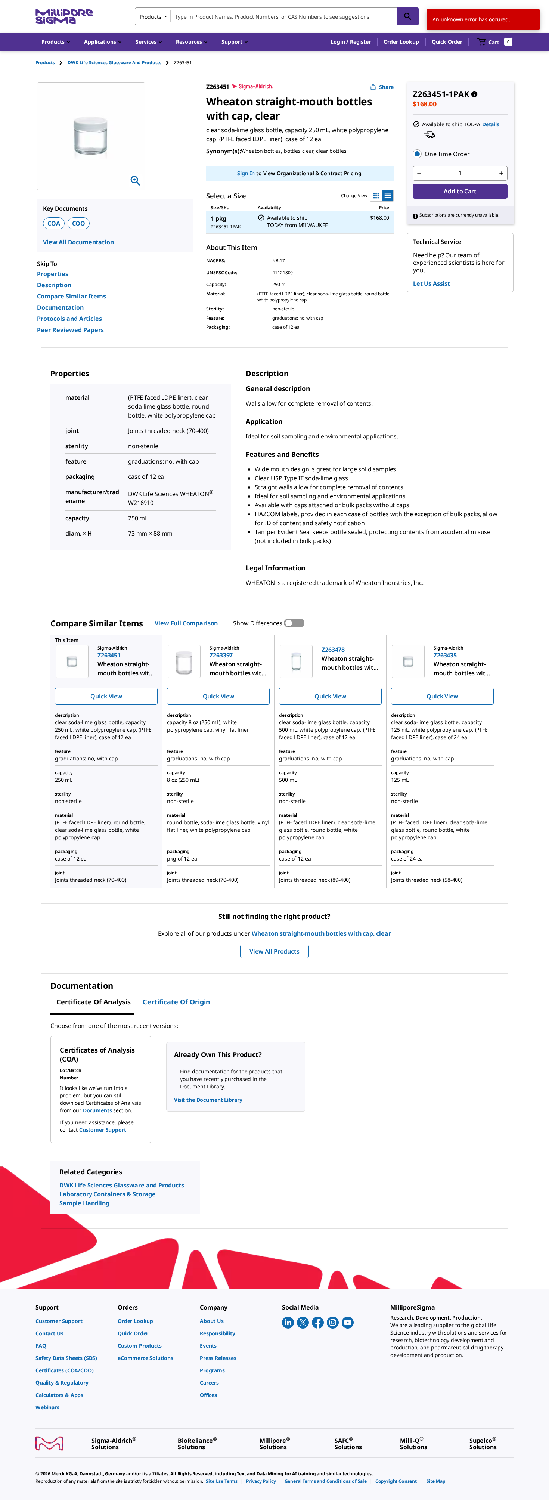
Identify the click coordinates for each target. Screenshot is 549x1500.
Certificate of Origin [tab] (176, 1001)
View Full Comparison (186, 623)
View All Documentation (78, 242)
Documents (97, 1110)
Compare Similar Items (71, 296)
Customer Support (102, 1129)
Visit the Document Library (208, 1099)
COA (53, 223)
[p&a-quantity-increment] (501, 173)
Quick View (106, 696)
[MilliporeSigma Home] (64, 16)
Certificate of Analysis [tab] (93, 1001)
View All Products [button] (274, 951)
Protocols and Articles (69, 318)
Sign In (246, 173)
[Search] (408, 16)
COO (79, 223)
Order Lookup (401, 41)
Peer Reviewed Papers (70, 330)
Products (45, 62)
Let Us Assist (431, 283)
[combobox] (277, 16)
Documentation (60, 307)
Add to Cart (460, 191)
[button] (350, 42)
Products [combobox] (150, 16)
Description (54, 285)
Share (386, 86)
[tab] (51, 62)
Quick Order (447, 41)
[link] (72, 1320)
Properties (52, 274)
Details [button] (490, 124)
